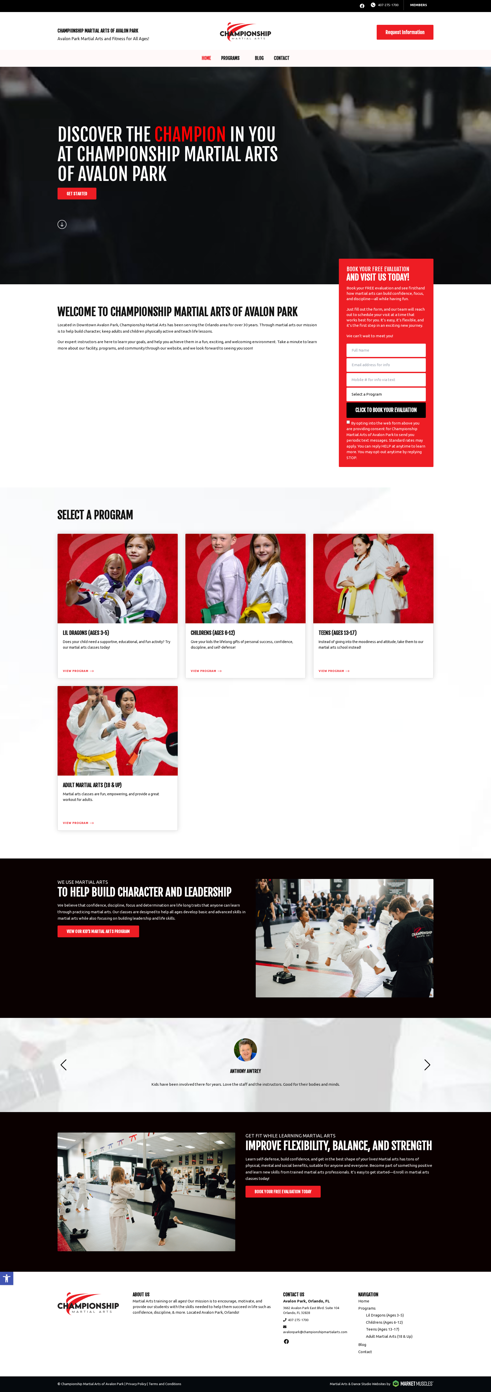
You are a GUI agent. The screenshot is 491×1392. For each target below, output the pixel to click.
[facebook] (362, 6)
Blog (259, 58)
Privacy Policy (136, 1384)
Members (418, 5)
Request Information (405, 32)
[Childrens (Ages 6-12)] (245, 606)
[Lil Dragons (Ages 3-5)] (118, 606)
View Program (75, 670)
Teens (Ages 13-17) (382, 1329)
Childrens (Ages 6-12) (384, 1322)
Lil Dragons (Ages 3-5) (385, 1315)
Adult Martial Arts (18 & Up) (389, 1336)
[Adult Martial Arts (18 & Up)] (118, 758)
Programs (230, 58)
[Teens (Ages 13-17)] (373, 606)
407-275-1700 (388, 5)
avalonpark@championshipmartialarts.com (315, 1332)
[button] (6, 1278)
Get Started (77, 193)
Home (206, 58)
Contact (281, 58)
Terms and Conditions (165, 1384)
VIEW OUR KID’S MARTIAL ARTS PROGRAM (98, 931)
